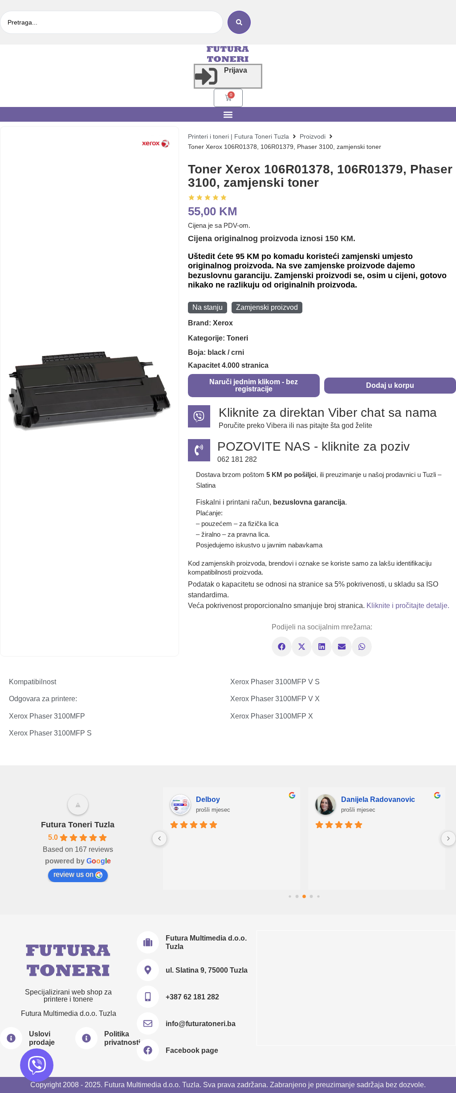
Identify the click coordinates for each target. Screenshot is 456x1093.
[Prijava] (206, 76)
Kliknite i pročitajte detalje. (407, 605)
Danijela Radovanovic (378, 799)
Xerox (223, 323)
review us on (73, 874)
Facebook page (192, 1050)
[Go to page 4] (318, 896)
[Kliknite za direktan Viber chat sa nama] (199, 416)
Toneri (237, 338)
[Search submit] (239, 22)
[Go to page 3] (311, 896)
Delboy (208, 799)
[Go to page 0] (290, 896)
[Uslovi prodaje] (11, 1038)
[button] (228, 114)
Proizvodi (313, 136)
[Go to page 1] (296, 896)
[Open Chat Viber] (36, 1065)
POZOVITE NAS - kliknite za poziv (313, 446)
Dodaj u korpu (390, 385)
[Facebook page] (148, 1050)
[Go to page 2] (304, 896)
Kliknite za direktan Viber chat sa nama (328, 412)
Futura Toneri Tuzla (77, 824)
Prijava (235, 70)
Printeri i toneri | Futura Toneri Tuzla (238, 136)
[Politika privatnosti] (86, 1038)
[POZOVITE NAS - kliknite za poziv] (199, 450)
